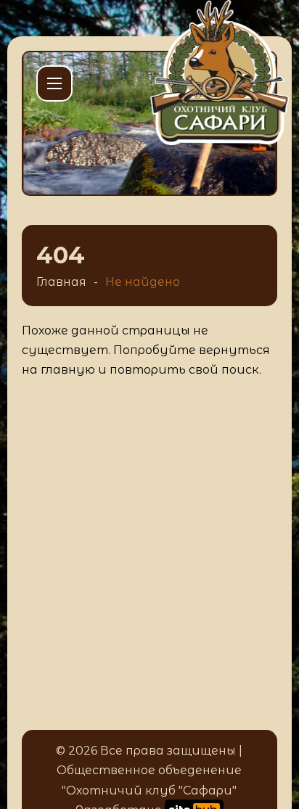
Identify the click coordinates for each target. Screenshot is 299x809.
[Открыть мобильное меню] (54, 83)
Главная (61, 282)
